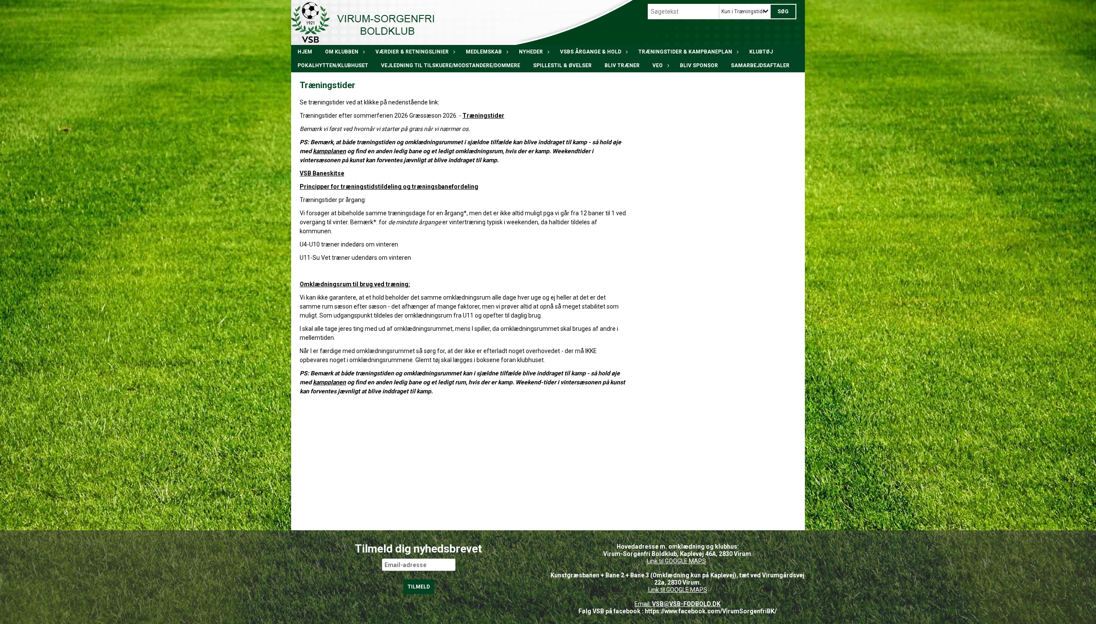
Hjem (305, 52)
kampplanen (329, 151)
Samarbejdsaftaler (760, 65)
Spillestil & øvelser (562, 65)
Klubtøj (761, 52)
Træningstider (483, 115)
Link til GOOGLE (667, 561)
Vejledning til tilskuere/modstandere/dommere (450, 65)
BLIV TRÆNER (622, 65)
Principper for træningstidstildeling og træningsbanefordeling (389, 186)
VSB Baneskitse (322, 173)
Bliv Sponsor (699, 65)
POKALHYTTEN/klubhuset (333, 65)
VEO (657, 65)
